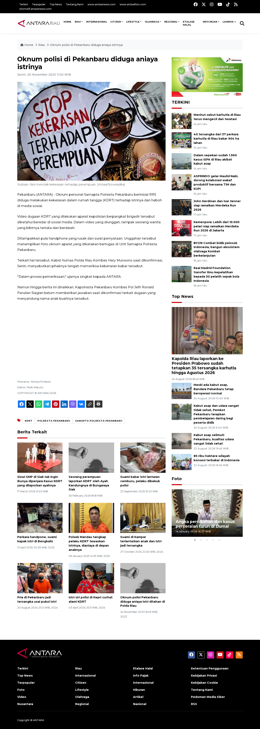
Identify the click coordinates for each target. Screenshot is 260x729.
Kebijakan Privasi (204, 675)
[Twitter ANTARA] (204, 4)
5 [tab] (219, 540)
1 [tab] (195, 540)
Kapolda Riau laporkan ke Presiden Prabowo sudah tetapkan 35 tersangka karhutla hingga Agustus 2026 (204, 365)
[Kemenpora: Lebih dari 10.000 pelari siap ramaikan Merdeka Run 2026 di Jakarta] (182, 228)
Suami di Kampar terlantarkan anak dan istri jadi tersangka (140, 541)
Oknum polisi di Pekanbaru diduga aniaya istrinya (86, 45)
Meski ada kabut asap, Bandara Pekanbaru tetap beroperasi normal (214, 389)
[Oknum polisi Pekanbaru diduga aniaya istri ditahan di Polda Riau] (143, 578)
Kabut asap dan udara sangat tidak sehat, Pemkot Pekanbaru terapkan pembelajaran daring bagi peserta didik (216, 414)
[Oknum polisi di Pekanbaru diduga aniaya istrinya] (207, 330)
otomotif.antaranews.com (35, 8)
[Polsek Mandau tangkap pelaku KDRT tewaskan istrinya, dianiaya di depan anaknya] (91, 518)
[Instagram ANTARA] (211, 4)
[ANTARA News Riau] (39, 23)
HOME (67, 21)
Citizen (115, 21)
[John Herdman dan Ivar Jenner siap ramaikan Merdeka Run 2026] (182, 207)
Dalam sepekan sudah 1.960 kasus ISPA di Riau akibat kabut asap (215, 159)
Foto (177, 478)
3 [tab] (207, 540)
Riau (78, 21)
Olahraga (152, 21)
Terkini (23, 4)
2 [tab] (201, 540)
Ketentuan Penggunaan (210, 668)
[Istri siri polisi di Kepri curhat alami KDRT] (91, 578)
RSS (194, 704)
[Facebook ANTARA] (196, 4)
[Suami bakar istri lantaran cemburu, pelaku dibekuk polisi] (143, 457)
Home (29, 45)
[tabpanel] (207, 513)
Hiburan (139, 690)
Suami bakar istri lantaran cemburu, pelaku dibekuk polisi (140, 481)
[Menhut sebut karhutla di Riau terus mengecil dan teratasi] (182, 121)
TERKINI (181, 102)
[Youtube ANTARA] (220, 4)
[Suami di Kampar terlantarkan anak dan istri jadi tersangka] (143, 518)
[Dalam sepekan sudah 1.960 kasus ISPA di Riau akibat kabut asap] (182, 161)
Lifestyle (133, 21)
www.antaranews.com (102, 4)
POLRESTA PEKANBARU (53, 420)
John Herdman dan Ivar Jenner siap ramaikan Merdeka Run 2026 (217, 205)
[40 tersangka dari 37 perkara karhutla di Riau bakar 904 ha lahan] (182, 140)
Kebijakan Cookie (204, 683)
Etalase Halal (189, 23)
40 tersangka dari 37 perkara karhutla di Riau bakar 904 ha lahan (216, 138)
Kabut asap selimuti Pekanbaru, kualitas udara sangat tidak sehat (214, 439)
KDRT (28, 420)
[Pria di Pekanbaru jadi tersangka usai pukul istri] (40, 578)
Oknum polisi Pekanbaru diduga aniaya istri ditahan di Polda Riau (142, 602)
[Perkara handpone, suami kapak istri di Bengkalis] (40, 518)
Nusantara (25, 704)
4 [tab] (213, 540)
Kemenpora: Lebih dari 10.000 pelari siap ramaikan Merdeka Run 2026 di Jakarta (216, 226)
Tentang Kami (74, 4)
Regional (171, 21)
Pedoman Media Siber (208, 697)
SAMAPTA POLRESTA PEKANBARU (98, 420)
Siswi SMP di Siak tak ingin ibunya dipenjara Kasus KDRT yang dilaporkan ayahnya (39, 481)
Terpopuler (39, 4)
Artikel (138, 697)
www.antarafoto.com (133, 4)
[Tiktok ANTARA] (228, 4)
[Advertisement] (91, 334)
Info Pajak (210, 21)
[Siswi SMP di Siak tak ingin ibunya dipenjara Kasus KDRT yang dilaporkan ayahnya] (40, 457)
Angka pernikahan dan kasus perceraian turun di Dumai (205, 524)
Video (21, 697)
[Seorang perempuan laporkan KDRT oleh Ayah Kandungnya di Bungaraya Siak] (91, 457)
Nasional (139, 704)
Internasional (96, 21)
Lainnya (228, 21)
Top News (56, 4)
